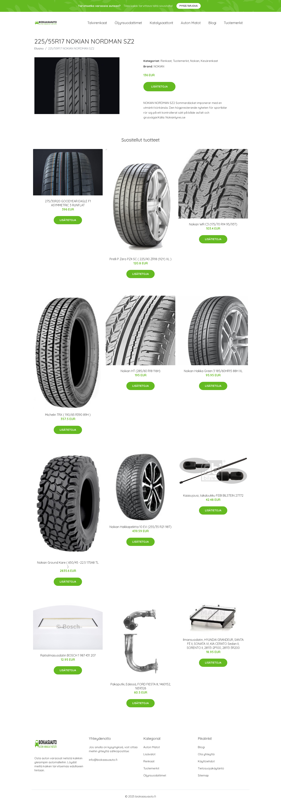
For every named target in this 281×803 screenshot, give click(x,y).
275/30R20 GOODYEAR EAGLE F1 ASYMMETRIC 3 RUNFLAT (68, 203)
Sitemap (203, 775)
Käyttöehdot (206, 761)
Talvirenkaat (97, 23)
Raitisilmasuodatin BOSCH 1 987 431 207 (68, 655)
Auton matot (191, 23)
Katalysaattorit (161, 23)
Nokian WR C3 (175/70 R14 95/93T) (213, 224)
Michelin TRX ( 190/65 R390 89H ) (68, 415)
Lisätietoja (159, 86)
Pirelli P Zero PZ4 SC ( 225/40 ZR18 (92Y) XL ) (140, 259)
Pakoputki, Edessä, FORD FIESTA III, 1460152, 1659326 (140, 686)
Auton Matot (151, 747)
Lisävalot (149, 754)
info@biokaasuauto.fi (103, 760)
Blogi (212, 23)
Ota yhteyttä (206, 754)
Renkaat (166, 61)
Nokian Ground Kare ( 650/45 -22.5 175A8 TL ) (68, 564)
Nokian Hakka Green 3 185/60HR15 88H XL (213, 371)
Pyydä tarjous (188, 5)
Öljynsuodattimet (128, 23)
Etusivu (39, 48)
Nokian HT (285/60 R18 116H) (140, 371)
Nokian (194, 61)
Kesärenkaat (209, 61)
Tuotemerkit (233, 23)
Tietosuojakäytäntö (211, 768)
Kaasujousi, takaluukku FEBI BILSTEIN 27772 (213, 495)
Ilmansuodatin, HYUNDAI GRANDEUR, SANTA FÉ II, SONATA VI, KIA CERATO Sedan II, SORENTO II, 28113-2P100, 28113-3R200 (213, 644)
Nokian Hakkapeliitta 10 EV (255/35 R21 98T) (140, 527)
